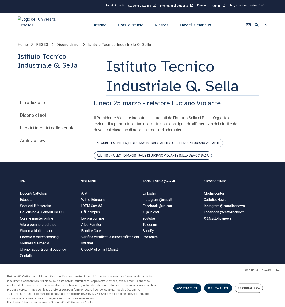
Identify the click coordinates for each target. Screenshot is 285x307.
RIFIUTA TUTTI (218, 288)
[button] (248, 25)
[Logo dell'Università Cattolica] (39, 25)
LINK (22, 181)
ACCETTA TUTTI (187, 288)
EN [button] (265, 25)
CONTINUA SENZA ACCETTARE (263, 270)
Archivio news (34, 140)
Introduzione (32, 102)
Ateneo (100, 25)
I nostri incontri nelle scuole (47, 128)
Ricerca (161, 25)
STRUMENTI (88, 181)
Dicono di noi (33, 115)
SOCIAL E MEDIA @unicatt (158, 181)
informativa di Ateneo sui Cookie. (73, 302)
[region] (142, 285)
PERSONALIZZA (249, 288)
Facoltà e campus (195, 25)
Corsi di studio (130, 25)
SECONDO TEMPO (215, 181)
